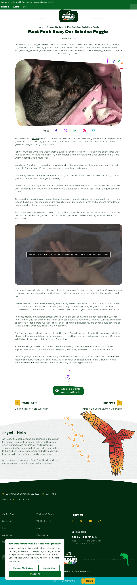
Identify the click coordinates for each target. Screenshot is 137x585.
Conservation (68, 581)
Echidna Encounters (57, 339)
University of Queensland (105, 357)
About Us (41, 535)
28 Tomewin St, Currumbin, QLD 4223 (22, 494)
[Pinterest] (84, 131)
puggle (35, 139)
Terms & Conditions (82, 571)
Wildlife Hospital (44, 521)
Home (40, 27)
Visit (54, 581)
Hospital (5, 7)
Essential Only (49, 568)
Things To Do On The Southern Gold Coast (102, 409)
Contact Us (24, 499)
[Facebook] (56, 131)
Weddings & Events (45, 514)
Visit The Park (8, 514)
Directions (6, 499)
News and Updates (55, 27)
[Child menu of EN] (135, 7)
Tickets (89, 581)
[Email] (94, 131)
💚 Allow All (35, 574)
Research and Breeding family (40, 363)
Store (25, 7)
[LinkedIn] (75, 131)
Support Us (7, 535)
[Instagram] (81, 521)
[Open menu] (44, 581)
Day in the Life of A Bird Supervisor (31, 409)
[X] (66, 131)
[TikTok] (99, 521)
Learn (4, 528)
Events (16, 7)
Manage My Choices (23, 568)
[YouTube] (90, 521)
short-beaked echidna (57, 165)
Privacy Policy (64, 571)
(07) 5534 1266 (52, 494)
